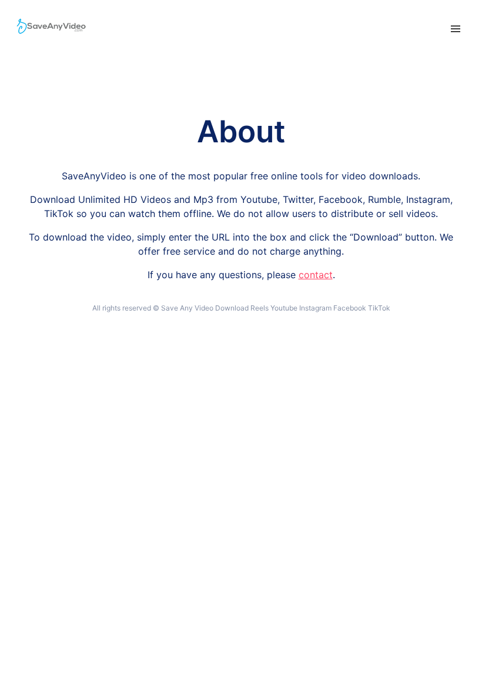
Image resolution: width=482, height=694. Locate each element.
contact (316, 275)
